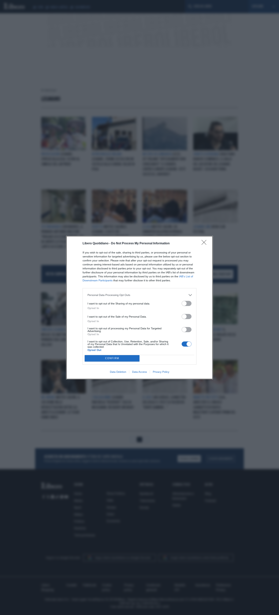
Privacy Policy (161, 371)
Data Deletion (118, 371)
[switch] (187, 303)
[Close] (205, 243)
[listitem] (139, 295)
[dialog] (139, 307)
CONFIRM (112, 358)
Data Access (139, 371)
